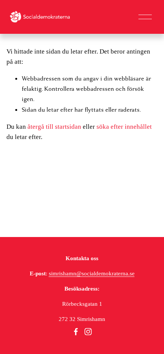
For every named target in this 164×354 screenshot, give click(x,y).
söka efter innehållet (124, 126)
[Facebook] (76, 331)
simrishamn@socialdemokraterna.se (92, 273)
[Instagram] (88, 331)
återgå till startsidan (54, 126)
